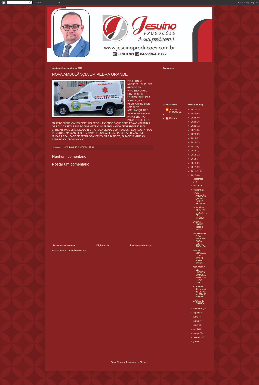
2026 (193, 109)
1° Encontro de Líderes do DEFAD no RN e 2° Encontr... (199, 291)
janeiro (197, 341)
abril (195, 329)
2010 (193, 175)
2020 (193, 134)
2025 (193, 113)
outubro (197, 190)
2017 (193, 146)
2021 (193, 130)
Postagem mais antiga (141, 245)
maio (196, 325)
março (196, 333)
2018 (193, 142)
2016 (193, 150)
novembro (198, 185)
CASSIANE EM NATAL (199, 302)
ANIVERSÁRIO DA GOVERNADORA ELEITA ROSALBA (199, 240)
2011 (193, 171)
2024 (193, 118)
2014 (193, 159)
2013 (193, 163)
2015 (193, 155)
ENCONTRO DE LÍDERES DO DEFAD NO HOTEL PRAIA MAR (199, 275)
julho (196, 317)
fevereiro (197, 337)
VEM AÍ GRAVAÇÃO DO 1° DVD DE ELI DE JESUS (199, 256)
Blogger (143, 362)
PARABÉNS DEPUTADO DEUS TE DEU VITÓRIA (200, 212)
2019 (193, 138)
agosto (197, 312)
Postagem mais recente (64, 245)
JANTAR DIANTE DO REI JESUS (198, 226)
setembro (198, 308)
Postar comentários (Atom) (73, 250)
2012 (193, 167)
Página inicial (102, 245)
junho (196, 321)
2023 (193, 122)
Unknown (173, 118)
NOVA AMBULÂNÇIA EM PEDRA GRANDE (199, 198)
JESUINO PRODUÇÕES (175, 112)
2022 (193, 126)
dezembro (198, 179)
